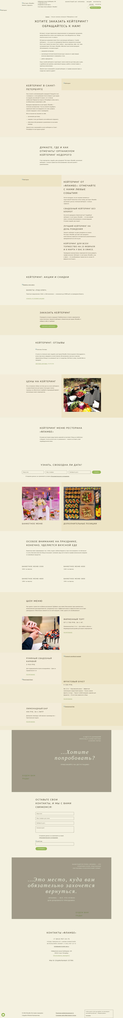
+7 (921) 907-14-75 (69, 943)
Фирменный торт (74, 619)
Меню (91, 4)
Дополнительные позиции (80, 524)
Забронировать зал (95, 7)
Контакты (97, 1)
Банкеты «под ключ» (36, 290)
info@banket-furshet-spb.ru (44, 4)
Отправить (41, 848)
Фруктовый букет (74, 682)
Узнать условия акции (35, 298)
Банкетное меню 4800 (33, 578)
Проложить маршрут (61, 955)
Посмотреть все (95, 592)
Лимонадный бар (37, 709)
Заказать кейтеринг (48, 326)
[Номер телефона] (3, 1010)
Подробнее (68, 632)
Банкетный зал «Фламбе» (75, 1)
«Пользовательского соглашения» (59, 476)
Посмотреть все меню (95, 542)
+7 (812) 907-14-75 (42, 3)
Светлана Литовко (41, 363)
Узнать (96, 472)
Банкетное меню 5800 (74, 578)
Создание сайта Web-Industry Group (66, 1015)
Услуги (98, 4)
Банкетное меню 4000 (74, 566)
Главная (47, 16)
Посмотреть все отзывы (91, 348)
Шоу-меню (34, 601)
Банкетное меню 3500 (33, 566)
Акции (89, 1)
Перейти (24, 571)
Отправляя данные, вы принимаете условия (47, 476)
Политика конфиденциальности (65, 1013)
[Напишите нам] (3, 1015)
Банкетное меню (32, 524)
